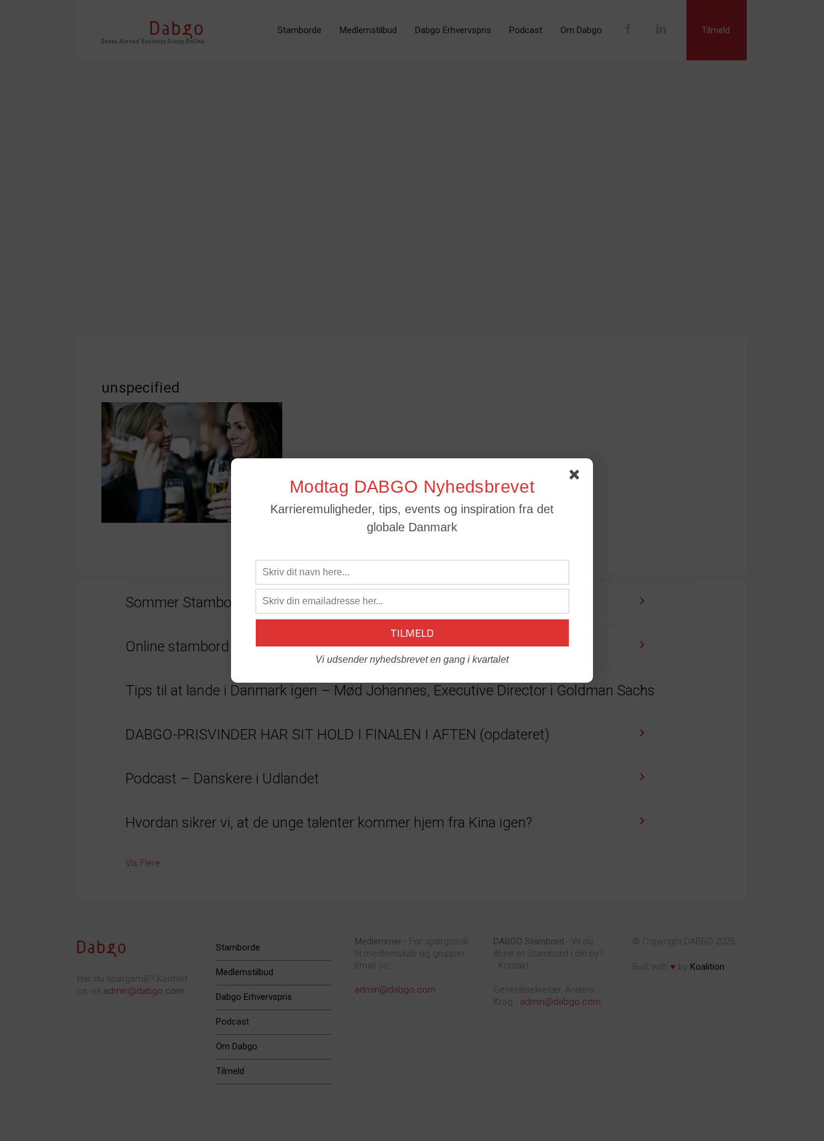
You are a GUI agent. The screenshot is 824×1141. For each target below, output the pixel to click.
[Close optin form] (576, 477)
